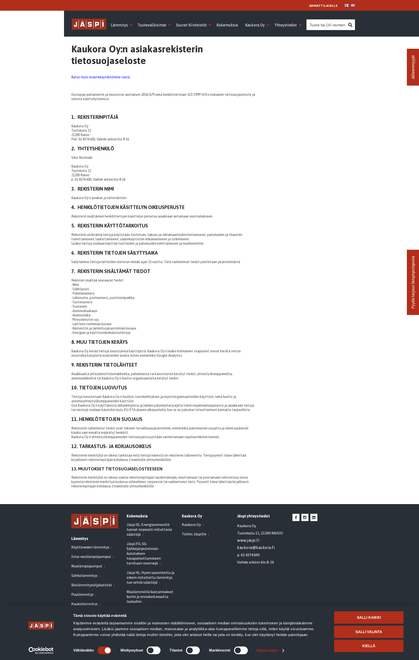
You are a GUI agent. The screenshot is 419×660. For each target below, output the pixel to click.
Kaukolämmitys (84, 603)
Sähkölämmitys (84, 575)
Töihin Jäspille (194, 533)
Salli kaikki (369, 617)
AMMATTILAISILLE (323, 6)
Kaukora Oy (191, 524)
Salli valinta (368, 632)
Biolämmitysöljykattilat (91, 584)
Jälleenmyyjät (413, 67)
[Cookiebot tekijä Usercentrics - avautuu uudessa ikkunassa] (41, 650)
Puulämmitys (82, 594)
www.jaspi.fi (248, 540)
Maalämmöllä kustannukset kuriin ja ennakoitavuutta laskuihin (150, 596)
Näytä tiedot (267, 650)
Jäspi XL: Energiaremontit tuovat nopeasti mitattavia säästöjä (149, 529)
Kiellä (368, 646)
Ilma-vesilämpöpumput (91, 556)
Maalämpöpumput (86, 565)
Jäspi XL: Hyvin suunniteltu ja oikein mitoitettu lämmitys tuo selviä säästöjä (150, 577)
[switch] (154, 650)
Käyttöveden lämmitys (90, 547)
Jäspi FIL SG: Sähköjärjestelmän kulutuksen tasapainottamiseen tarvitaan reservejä (144, 553)
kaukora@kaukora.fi (256, 547)
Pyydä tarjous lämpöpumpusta (413, 282)
